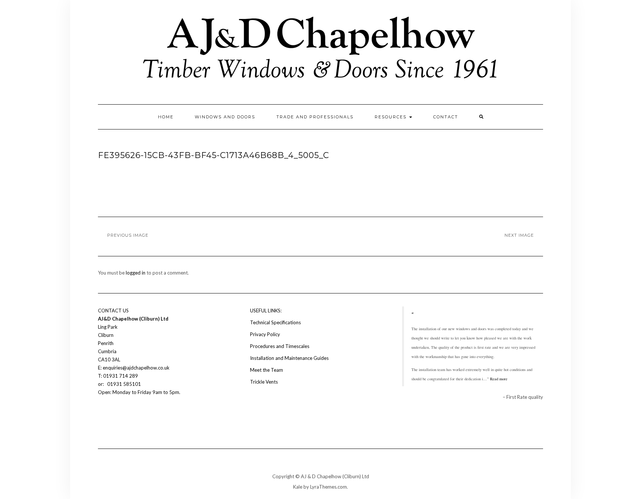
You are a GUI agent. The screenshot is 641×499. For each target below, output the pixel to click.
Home (166, 116)
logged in (135, 273)
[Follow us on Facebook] (102, 414)
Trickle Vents (264, 382)
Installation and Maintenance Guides (289, 358)
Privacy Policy (265, 334)
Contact (445, 116)
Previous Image (127, 235)
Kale (297, 487)
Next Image (519, 235)
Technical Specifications (275, 322)
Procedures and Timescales (279, 346)
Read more (498, 378)
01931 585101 (123, 384)
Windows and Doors (225, 116)
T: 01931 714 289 (118, 376)
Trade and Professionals (315, 116)
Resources (391, 116)
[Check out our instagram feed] (115, 414)
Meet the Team (266, 370)
